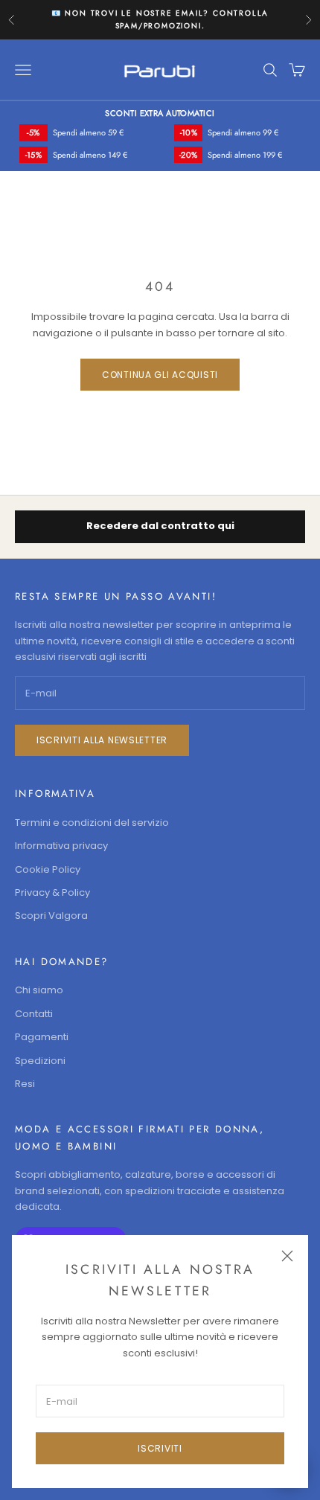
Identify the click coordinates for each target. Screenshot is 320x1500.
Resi (25, 1084)
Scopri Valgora (51, 915)
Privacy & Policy (52, 892)
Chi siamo (39, 990)
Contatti (34, 1014)
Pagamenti (41, 1037)
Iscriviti (160, 1448)
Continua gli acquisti (160, 374)
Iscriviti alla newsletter (101, 740)
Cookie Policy (47, 869)
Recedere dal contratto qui (160, 526)
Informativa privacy (61, 846)
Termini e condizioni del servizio (92, 822)
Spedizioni (40, 1061)
